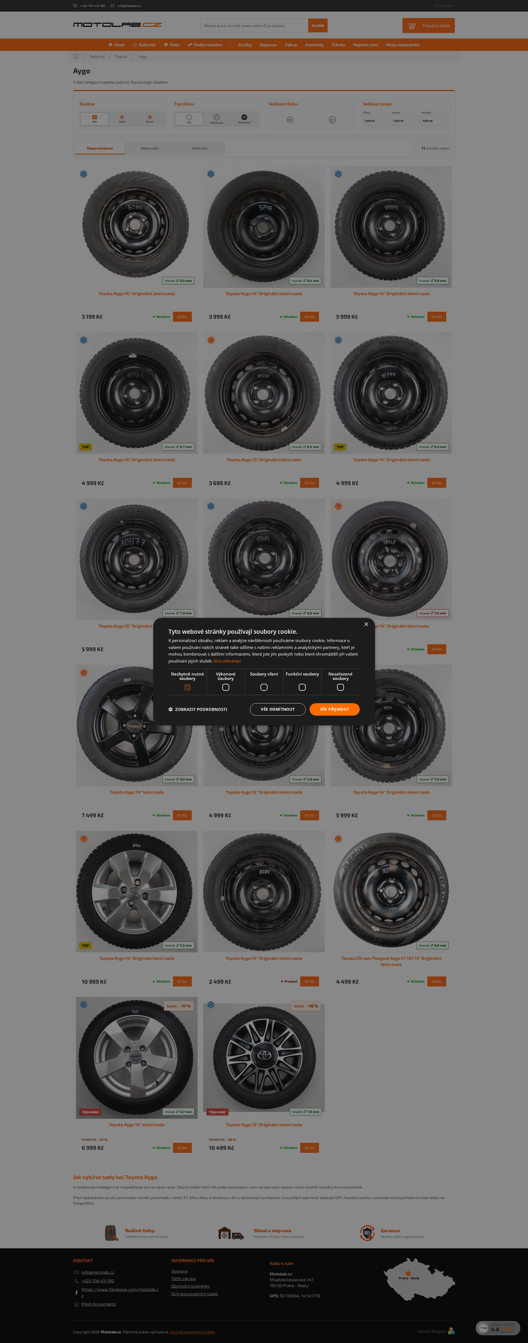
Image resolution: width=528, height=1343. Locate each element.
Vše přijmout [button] (334, 709)
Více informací (227, 661)
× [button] (366, 624)
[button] (198, 709)
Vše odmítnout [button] (278, 709)
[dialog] (264, 671)
